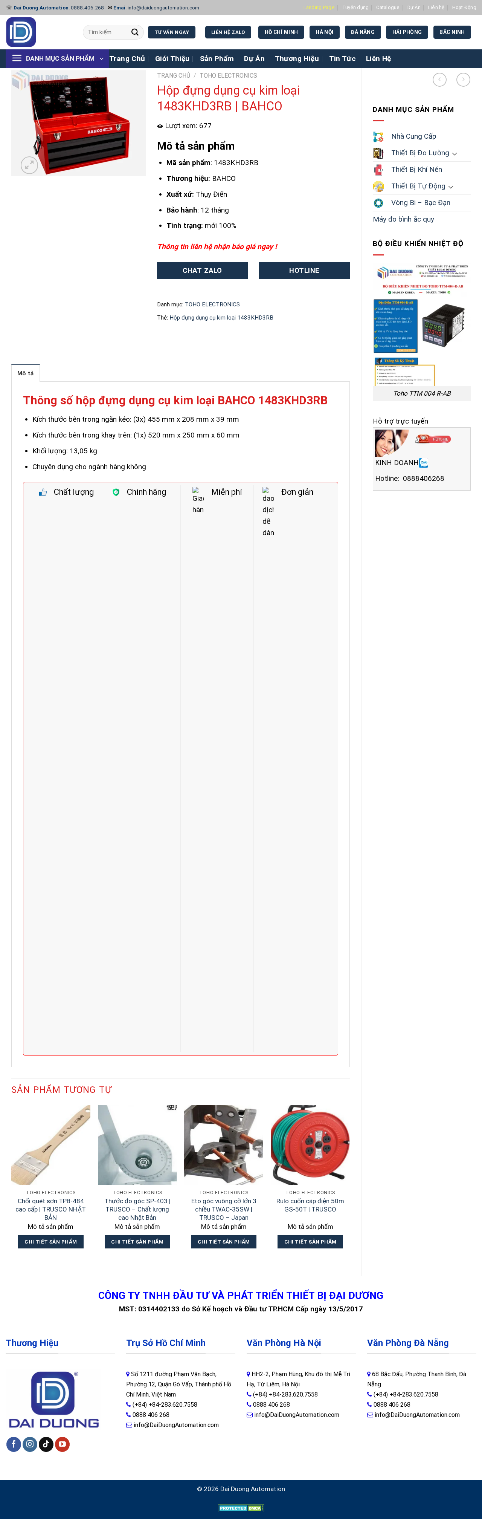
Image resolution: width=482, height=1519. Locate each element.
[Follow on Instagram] (30, 1444)
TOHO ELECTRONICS (228, 75)
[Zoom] (29, 165)
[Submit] (135, 32)
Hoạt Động (464, 7)
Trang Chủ (127, 58)
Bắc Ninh (452, 32)
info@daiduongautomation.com (163, 8)
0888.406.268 (87, 8)
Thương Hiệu (297, 58)
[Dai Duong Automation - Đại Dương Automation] (39, 32)
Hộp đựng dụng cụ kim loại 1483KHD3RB (221, 317)
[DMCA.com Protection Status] (241, 1507)
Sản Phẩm (217, 58)
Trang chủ (173, 75)
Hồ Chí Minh (281, 32)
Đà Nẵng (363, 32)
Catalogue (388, 7)
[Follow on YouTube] (62, 1444)
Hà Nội (324, 32)
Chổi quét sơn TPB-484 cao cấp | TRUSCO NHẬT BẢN (50, 1209)
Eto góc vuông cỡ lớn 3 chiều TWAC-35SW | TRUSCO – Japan (223, 1209)
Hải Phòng (407, 32)
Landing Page (319, 7)
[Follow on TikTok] (46, 1444)
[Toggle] (454, 153)
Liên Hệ (378, 58)
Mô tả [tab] (25, 373)
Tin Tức (342, 58)
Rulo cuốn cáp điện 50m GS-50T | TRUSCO (310, 1205)
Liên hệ (436, 7)
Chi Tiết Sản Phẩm (50, 1242)
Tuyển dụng (355, 7)
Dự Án (414, 7)
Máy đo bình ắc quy (403, 219)
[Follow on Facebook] (13, 1444)
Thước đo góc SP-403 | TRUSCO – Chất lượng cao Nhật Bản (137, 1209)
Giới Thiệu (172, 58)
